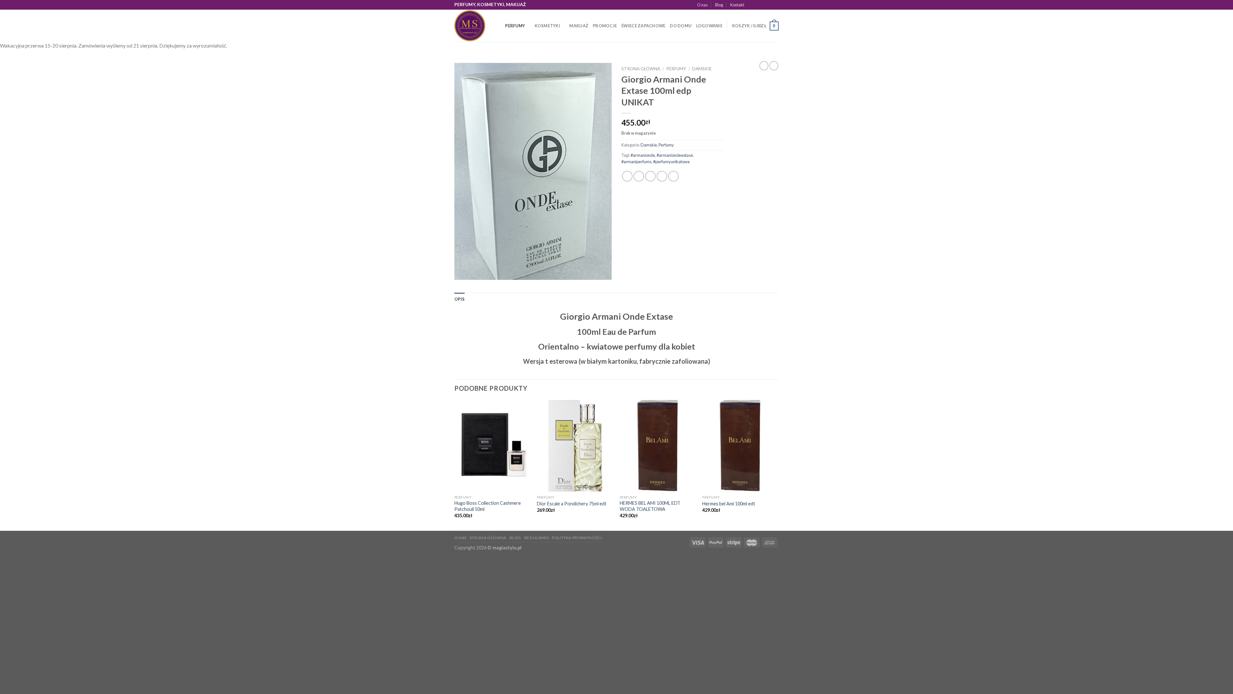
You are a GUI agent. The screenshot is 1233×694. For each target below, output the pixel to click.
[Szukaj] (498, 26)
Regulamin (536, 537)
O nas (702, 4)
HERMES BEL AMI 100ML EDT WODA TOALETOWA (650, 506)
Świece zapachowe (643, 25)
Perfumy (515, 25)
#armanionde (643, 155)
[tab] (459, 299)
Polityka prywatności (577, 537)
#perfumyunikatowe (671, 161)
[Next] (778, 464)
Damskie (702, 68)
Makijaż (578, 25)
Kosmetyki (547, 25)
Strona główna (640, 68)
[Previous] (454, 464)
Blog (719, 4)
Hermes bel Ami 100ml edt (728, 503)
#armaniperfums (636, 161)
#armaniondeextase (675, 155)
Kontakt (737, 4)
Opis (459, 299)
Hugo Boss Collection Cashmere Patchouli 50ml (487, 506)
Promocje (605, 25)
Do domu (680, 25)
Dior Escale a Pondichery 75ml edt (572, 503)
